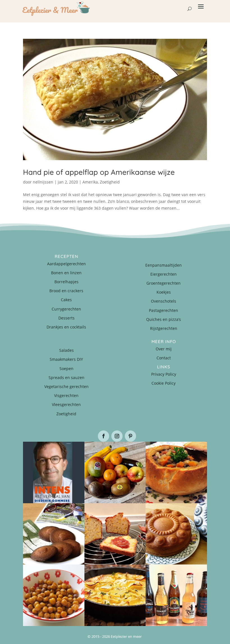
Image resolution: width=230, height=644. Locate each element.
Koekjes (164, 292)
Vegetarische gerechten (66, 386)
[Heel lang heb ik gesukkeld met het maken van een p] (115, 595)
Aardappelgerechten (66, 263)
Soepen (66, 368)
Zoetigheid (110, 182)
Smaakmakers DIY (66, 359)
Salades (66, 350)
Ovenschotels (163, 301)
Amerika (90, 182)
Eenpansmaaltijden (163, 265)
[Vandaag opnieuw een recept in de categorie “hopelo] (53, 595)
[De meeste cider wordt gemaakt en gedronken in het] (176, 595)
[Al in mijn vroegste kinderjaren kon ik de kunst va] (176, 534)
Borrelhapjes (66, 281)
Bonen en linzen (66, 272)
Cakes (66, 299)
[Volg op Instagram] (117, 436)
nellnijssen (43, 182)
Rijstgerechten (163, 328)
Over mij (164, 349)
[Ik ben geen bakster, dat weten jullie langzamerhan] (53, 534)
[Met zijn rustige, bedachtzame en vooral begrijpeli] (53, 472)
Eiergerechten (163, 274)
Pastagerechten (163, 310)
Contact (164, 357)
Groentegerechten (163, 283)
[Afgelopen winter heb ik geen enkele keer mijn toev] (176, 472)
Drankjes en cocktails (66, 327)
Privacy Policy (163, 374)
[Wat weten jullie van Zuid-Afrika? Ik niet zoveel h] (115, 534)
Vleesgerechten (66, 404)
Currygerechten (66, 309)
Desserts (66, 318)
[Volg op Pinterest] (130, 436)
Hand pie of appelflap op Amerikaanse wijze (99, 172)
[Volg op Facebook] (103, 436)
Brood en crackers (66, 290)
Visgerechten (66, 395)
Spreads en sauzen (66, 377)
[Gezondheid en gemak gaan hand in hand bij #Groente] (115, 472)
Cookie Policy (163, 383)
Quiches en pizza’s (163, 319)
